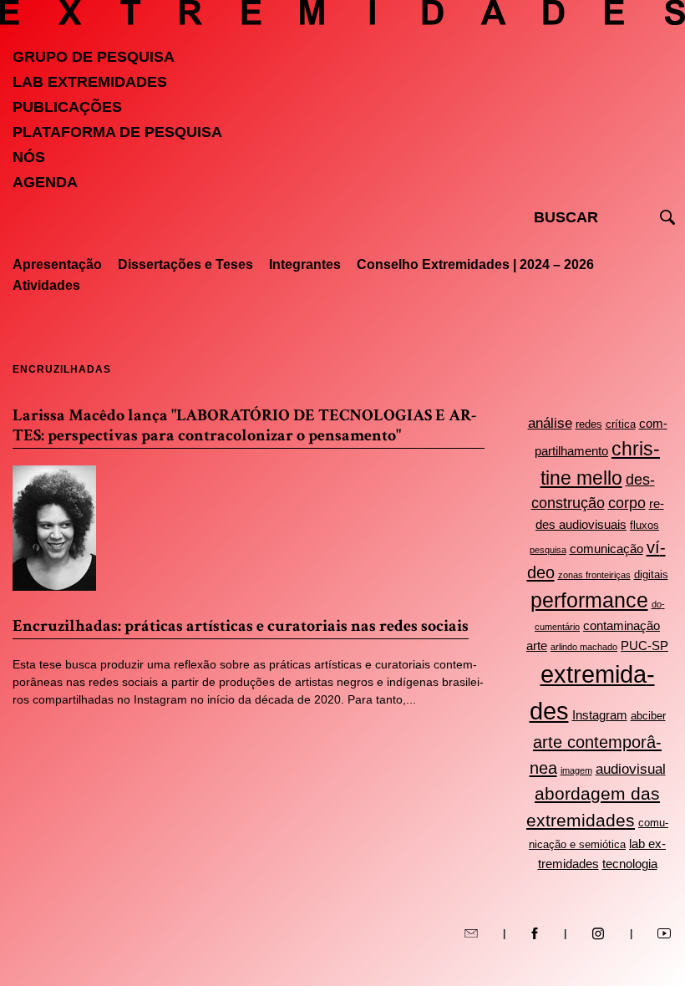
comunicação (606, 548)
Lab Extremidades (90, 82)
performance (589, 600)
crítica (621, 424)
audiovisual (631, 769)
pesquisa (548, 550)
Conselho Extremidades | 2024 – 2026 (475, 264)
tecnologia (629, 863)
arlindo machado (584, 647)
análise (550, 423)
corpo (627, 503)
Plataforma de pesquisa (117, 132)
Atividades (46, 285)
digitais (651, 574)
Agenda (45, 182)
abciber (648, 715)
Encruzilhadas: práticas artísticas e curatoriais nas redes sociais (241, 626)
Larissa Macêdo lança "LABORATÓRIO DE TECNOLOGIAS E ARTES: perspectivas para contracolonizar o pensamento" (244, 425)
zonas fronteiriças (594, 575)
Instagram (599, 715)
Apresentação (57, 264)
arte (536, 645)
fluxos (644, 525)
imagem (576, 770)
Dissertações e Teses (185, 264)
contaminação (621, 625)
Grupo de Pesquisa (94, 56)
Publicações (67, 107)
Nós (29, 157)
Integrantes (305, 264)
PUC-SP (644, 645)
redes (589, 424)
